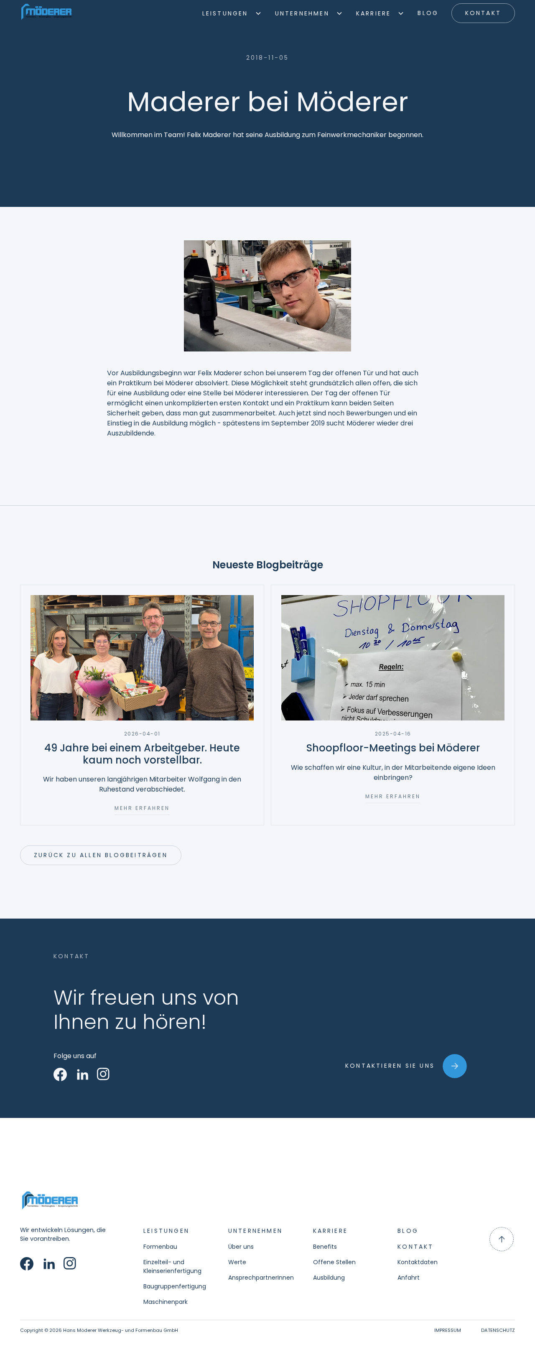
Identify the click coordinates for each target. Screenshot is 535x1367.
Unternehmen (302, 13)
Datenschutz (498, 1330)
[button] (232, 13)
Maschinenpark (165, 1302)
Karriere (373, 13)
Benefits (325, 1246)
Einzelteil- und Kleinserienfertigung (172, 1266)
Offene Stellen (334, 1262)
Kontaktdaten (417, 1262)
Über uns (241, 1246)
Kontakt (483, 13)
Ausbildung (329, 1277)
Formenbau (160, 1246)
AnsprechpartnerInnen (261, 1277)
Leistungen (225, 13)
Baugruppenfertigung (174, 1286)
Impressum (447, 1330)
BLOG (428, 13)
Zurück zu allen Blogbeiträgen (101, 855)
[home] (46, 13)
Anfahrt (408, 1277)
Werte (237, 1262)
